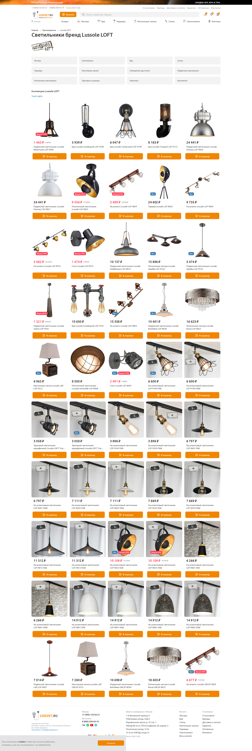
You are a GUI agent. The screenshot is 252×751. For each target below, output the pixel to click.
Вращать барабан (166, 382)
